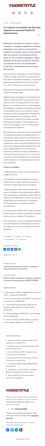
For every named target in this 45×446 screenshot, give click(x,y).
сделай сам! (22, 239)
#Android (9, 236)
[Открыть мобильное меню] (32, 13)
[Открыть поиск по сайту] (25, 13)
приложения (10, 239)
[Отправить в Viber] (15, 249)
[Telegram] (16, 430)
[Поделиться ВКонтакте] (4, 249)
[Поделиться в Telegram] (12, 249)
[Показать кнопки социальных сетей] (13, 13)
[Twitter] (12, 430)
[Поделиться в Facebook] (8, 249)
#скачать (28, 236)
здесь (17, 125)
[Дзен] (21, 430)
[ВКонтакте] (7, 430)
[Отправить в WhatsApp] (19, 249)
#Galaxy (18, 236)
